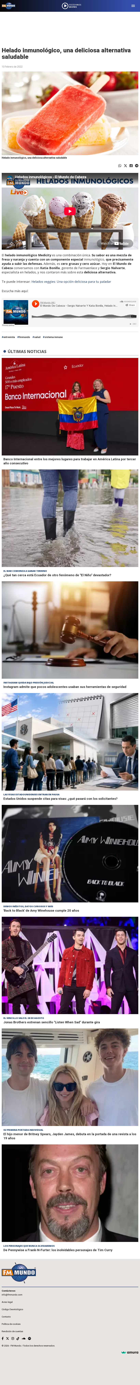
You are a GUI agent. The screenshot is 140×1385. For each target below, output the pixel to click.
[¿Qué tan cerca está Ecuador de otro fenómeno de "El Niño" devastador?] (70, 518)
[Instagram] (12, 1338)
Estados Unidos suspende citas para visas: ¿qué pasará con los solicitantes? (60, 799)
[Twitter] (125, 166)
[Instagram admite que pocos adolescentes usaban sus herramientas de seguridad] (70, 630)
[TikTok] (18, 1338)
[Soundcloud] (24, 1338)
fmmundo (24, 337)
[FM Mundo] (8, 6)
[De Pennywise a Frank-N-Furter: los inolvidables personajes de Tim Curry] (70, 1193)
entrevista (9, 337)
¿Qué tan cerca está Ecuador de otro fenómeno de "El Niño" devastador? (57, 575)
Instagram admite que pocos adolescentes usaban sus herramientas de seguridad (64, 687)
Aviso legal (7, 1302)
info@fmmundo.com (12, 1294)
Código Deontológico (12, 1309)
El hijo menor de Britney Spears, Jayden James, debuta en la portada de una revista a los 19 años (69, 1136)
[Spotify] (29, 1338)
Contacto (6, 1316)
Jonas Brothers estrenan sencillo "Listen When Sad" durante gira (51, 1022)
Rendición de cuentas (12, 1331)
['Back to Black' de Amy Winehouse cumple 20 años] (70, 853)
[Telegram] (136, 166)
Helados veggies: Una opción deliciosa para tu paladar (71, 281)
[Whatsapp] (119, 166)
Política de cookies (11, 1324)
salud (37, 337)
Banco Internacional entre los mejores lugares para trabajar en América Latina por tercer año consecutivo (69, 461)
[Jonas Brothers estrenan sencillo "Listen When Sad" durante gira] (70, 965)
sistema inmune (54, 337)
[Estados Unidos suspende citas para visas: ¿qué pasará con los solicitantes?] (70, 742)
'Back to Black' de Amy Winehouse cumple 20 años (41, 910)
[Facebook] (131, 166)
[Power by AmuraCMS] (129, 1352)
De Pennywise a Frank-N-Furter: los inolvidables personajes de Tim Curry (58, 1250)
